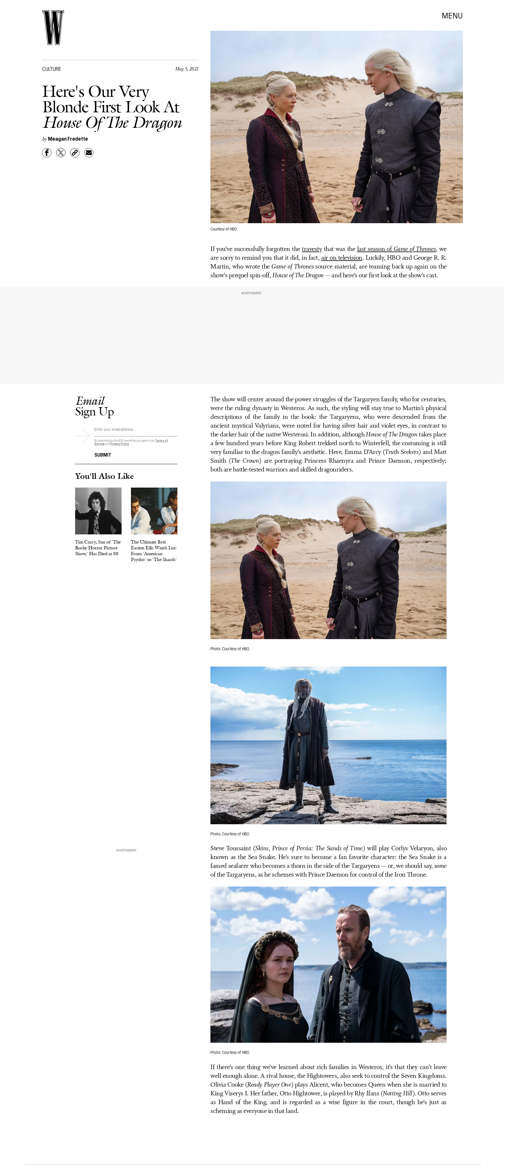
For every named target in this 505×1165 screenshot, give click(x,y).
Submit (102, 454)
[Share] (46, 152)
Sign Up (94, 405)
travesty (312, 249)
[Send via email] (89, 152)
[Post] (60, 152)
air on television (341, 258)
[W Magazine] (53, 27)
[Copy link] (74, 152)
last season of (396, 249)
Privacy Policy (119, 443)
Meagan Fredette (68, 138)
